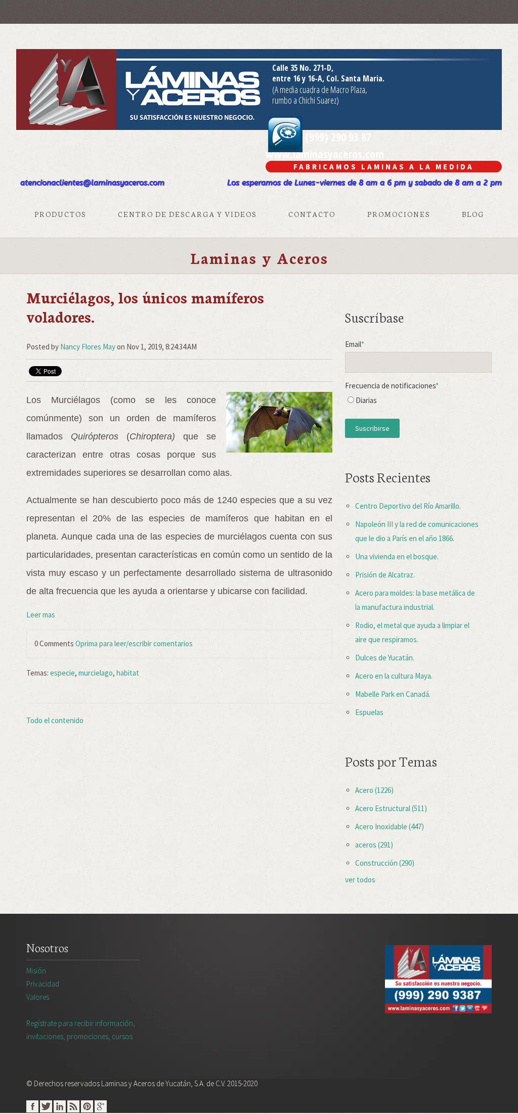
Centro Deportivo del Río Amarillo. (408, 506)
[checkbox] (418, 403)
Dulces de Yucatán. (384, 657)
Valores (37, 997)
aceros (374, 845)
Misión (36, 970)
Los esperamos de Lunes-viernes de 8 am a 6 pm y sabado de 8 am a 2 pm (364, 182)
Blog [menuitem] (473, 214)
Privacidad (42, 984)
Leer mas (40, 614)
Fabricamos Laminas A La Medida (383, 166)
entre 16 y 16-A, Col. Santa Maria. (328, 78)
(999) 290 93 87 (337, 136)
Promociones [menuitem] (398, 214)
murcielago (95, 673)
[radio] (418, 403)
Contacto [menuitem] (311, 214)
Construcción (384, 863)
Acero (374, 790)
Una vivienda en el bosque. (397, 556)
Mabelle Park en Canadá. (392, 694)
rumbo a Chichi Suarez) (305, 100)
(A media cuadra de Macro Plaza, (319, 89)
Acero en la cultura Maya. (394, 676)
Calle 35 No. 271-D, (302, 67)
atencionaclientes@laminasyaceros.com (92, 182)
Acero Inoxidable (389, 826)
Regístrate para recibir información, (80, 1029)
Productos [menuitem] (60, 214)
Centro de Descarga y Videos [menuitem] (187, 214)
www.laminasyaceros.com (325, 153)
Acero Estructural (391, 808)
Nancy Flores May (87, 346)
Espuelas (369, 712)
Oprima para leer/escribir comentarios (134, 643)
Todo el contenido (54, 720)
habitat (127, 673)
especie (62, 673)
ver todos (360, 879)
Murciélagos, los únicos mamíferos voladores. (145, 307)
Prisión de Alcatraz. (385, 575)
